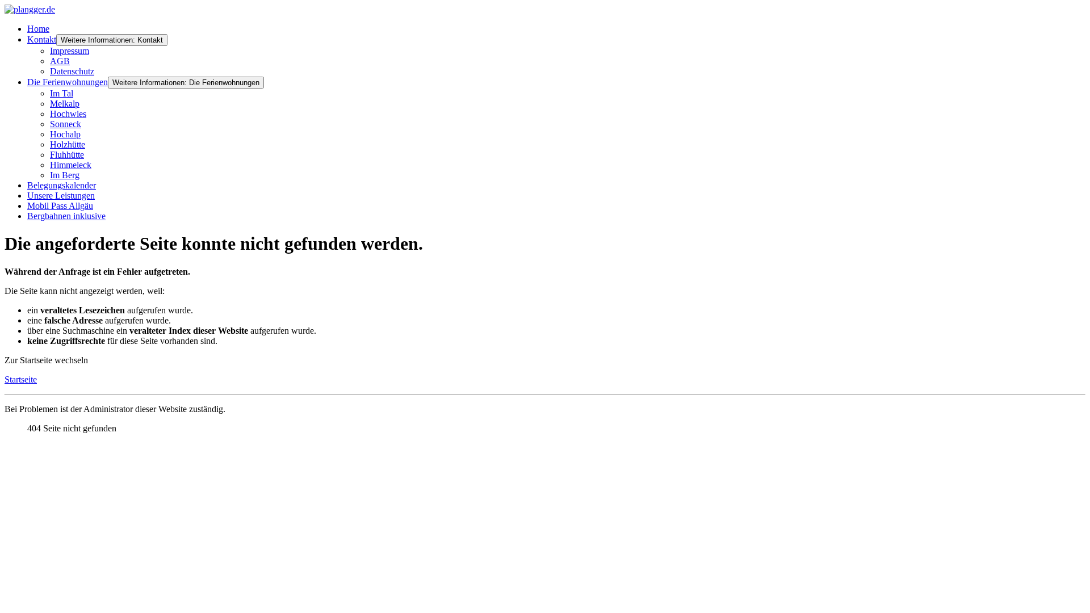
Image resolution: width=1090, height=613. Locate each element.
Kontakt (41, 39)
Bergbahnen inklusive (66, 216)
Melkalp (64, 103)
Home (38, 28)
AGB (60, 61)
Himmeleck (70, 165)
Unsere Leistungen (61, 195)
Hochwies (68, 114)
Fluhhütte (67, 154)
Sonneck (65, 124)
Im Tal (61, 93)
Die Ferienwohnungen (67, 82)
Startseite (21, 379)
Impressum (69, 51)
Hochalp (65, 134)
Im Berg (64, 175)
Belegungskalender (61, 185)
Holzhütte (67, 144)
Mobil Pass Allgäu (60, 206)
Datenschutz (72, 71)
